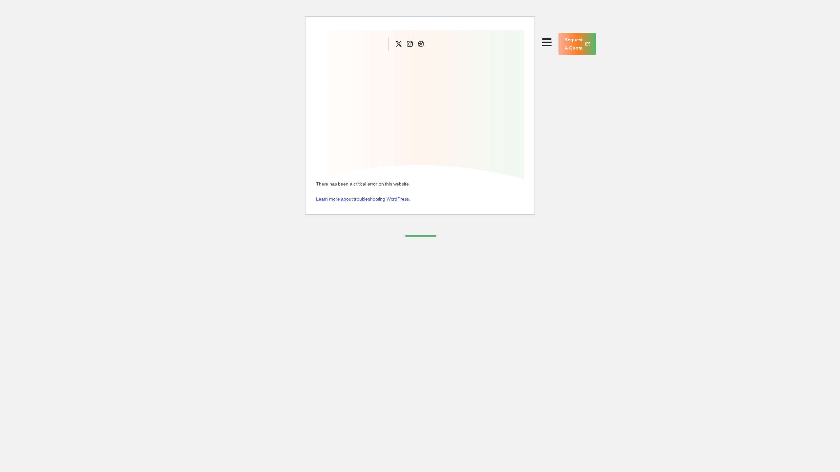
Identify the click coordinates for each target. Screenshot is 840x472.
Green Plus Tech (346, 43)
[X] (398, 44)
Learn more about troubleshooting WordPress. (363, 199)
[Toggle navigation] (546, 42)
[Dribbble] (421, 44)
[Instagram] (409, 44)
